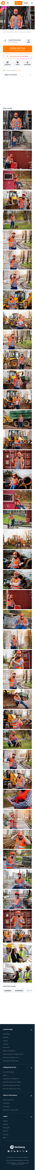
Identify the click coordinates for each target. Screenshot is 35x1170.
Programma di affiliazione (11, 1094)
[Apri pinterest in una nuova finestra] (17, 1166)
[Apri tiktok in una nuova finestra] (20, 1166)
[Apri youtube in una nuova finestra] (26, 1166)
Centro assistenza (8, 1115)
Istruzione (6, 1060)
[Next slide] (28, 1003)
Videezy (5, 1053)
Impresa (5, 1057)
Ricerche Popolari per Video (11, 1104)
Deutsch (5, 1146)
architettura (19, 1003)
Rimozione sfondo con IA (10, 1072)
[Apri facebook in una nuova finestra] (8, 1166)
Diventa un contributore (10, 1125)
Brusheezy (6, 1047)
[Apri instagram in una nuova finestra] (11, 1166)
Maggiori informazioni (11, 74)
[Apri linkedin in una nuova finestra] (14, 1166)
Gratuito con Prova (17, 49)
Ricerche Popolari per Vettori (12, 1097)
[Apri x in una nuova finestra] (23, 1166)
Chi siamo (6, 1121)
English (5, 1136)
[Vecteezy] (3, 3)
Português (6, 1143)
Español (5, 1139)
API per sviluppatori (9, 1063)
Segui (28, 42)
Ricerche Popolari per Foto (11, 1100)
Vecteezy (5, 1050)
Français (5, 1149)
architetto (7, 1003)
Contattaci (6, 1118)
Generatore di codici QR (10, 1076)
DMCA (5, 1090)
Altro (4, 1152)
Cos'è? (18, 70)
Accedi (26, 3)
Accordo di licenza (8, 1087)
